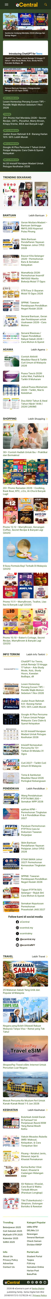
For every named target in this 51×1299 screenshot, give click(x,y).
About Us (8, 1256)
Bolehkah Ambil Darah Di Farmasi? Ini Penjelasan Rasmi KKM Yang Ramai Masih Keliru (33, 1122)
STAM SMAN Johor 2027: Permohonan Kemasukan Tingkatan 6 (33, 864)
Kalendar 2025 (10, 1238)
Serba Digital (38, 1288)
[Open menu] (6, 4)
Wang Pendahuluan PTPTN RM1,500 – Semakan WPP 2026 (32, 798)
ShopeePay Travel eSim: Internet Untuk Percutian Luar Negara (24, 1066)
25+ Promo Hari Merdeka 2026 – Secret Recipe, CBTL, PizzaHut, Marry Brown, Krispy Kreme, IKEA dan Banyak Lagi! (24, 120)
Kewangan (32, 1234)
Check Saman (34, 1241)
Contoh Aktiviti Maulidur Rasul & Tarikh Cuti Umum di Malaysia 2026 (34, 361)
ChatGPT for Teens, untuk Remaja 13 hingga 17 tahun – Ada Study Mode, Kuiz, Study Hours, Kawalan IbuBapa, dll (25, 60)
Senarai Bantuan (35, 1237)
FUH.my (31, 1263)
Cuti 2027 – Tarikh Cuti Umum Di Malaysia (33, 764)
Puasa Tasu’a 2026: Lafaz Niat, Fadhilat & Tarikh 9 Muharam (32, 376)
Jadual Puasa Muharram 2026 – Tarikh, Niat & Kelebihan (34, 390)
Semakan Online (35, 1267)
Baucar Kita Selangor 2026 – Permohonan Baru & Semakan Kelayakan (32, 260)
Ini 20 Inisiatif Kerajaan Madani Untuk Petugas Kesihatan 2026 (23, 165)
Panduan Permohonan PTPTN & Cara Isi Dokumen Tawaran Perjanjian (33, 831)
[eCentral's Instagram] (32, 1282)
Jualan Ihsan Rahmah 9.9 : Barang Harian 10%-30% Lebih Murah (25, 135)
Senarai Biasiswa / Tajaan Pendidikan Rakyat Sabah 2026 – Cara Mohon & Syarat (32, 338)
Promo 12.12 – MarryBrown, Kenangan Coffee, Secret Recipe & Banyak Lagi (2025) (23, 530)
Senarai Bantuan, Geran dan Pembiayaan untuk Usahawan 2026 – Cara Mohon (34, 321)
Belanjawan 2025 (12, 1227)
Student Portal (34, 1256)
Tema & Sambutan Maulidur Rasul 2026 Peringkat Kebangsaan (33, 778)
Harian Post (33, 1270)
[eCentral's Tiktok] (40, 1282)
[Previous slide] (4, 193)
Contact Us (9, 1267)
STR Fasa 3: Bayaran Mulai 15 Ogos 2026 (32, 292)
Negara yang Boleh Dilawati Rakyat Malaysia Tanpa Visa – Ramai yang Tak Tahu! (24, 1028)
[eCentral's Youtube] (44, 1282)
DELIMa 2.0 (33, 1230)
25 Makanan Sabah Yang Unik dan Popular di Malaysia (21, 991)
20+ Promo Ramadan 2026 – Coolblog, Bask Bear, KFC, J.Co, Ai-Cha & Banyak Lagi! (24, 491)
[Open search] (45, 4)
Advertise (8, 1263)
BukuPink (32, 1274)
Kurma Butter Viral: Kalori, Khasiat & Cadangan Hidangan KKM (32, 1171)
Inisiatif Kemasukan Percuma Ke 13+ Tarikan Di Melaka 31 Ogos (32, 749)
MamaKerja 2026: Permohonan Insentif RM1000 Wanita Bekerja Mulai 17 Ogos (33, 277)
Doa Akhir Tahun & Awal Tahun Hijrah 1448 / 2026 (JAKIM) (34, 403)
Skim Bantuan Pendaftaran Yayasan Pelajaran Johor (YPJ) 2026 (32, 244)
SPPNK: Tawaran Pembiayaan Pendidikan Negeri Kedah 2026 (34, 305)
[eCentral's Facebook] (28, 1282)
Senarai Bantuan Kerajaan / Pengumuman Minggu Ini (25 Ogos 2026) (22, 89)
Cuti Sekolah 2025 (12, 1231)
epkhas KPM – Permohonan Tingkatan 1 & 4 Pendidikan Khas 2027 (34, 814)
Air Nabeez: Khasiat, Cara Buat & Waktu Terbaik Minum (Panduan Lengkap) (32, 1188)
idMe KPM (32, 1226)
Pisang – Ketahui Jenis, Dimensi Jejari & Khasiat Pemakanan (33, 1156)
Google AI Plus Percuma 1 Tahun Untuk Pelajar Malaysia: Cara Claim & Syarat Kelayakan (24, 150)
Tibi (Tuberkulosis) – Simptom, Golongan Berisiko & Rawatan (32, 1203)
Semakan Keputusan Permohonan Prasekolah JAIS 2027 (33, 906)
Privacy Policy (10, 1260)
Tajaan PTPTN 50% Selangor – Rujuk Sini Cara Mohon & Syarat (32, 892)
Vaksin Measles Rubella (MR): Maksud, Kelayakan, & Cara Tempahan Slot (34, 1141)
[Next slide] (46, 193)
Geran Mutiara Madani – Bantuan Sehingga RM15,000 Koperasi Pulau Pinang (34, 227)
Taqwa (30, 1260)
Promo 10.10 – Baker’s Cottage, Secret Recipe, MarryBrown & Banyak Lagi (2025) (24, 640)
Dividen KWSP (34, 1244)
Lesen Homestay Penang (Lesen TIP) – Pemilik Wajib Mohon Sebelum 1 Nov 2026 (24, 104)
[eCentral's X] (36, 1282)
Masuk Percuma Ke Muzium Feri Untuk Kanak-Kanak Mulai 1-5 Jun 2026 (24, 1102)
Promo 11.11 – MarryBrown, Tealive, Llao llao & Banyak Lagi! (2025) (24, 603)
